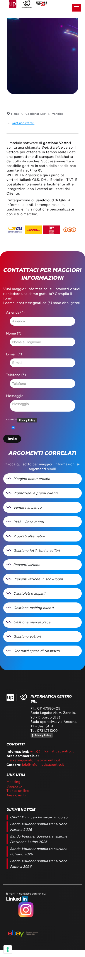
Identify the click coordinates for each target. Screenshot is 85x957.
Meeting (13, 782)
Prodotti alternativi (29, 536)
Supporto (14, 786)
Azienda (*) (15, 312)
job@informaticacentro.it (43, 764)
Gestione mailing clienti (33, 608)
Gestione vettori (27, 636)
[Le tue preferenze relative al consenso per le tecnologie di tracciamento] (7, 949)
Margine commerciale (31, 479)
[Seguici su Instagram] (26, 906)
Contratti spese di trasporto (36, 651)
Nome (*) (14, 333)
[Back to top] (78, 950)
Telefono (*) (16, 375)
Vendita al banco (27, 507)
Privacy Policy (43, 735)
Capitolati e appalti (29, 593)
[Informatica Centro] (17, 697)
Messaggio (14, 396)
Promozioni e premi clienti (35, 493)
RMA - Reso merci (28, 522)
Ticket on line (18, 790)
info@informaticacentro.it (52, 751)
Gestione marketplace (32, 622)
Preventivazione (26, 565)
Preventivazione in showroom (38, 579)
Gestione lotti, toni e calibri (36, 550)
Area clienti (16, 795)
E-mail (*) (14, 354)
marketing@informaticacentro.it (33, 760)
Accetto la (11, 419)
